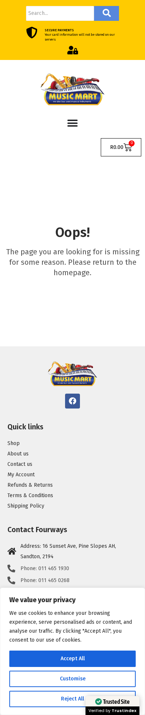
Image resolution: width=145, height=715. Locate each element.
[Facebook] (72, 401)
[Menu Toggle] (72, 123)
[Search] (106, 13)
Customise (73, 679)
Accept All (73, 658)
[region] (72, 651)
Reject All (72, 699)
